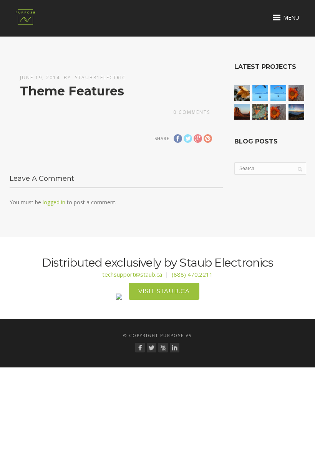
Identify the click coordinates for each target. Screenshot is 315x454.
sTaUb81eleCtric (100, 77)
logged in (54, 202)
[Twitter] (151, 347)
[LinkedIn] (174, 347)
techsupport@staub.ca (132, 274)
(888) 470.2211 (192, 274)
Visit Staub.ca (164, 291)
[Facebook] (140, 347)
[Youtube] (163, 347)
